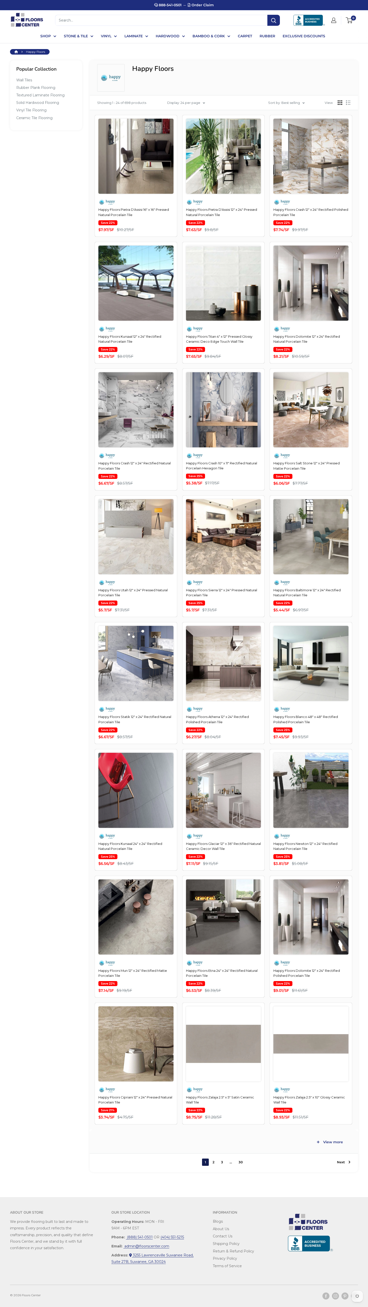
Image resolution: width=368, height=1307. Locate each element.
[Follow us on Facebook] (325, 1295)
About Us (221, 1229)
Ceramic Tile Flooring (34, 118)
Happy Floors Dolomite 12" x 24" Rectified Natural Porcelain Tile (306, 338)
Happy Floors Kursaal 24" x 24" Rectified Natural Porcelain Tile (130, 846)
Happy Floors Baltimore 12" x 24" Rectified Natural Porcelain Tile (307, 592)
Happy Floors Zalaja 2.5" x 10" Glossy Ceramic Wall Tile (309, 1099)
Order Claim (202, 5)
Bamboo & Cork (209, 36)
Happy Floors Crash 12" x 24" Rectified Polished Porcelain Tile (310, 212)
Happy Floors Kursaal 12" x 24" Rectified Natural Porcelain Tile (129, 338)
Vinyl (106, 36)
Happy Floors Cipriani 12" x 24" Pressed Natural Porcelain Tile (135, 1099)
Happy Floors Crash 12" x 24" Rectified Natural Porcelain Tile (134, 465)
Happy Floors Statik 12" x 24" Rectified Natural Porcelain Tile (134, 719)
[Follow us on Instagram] (335, 1295)
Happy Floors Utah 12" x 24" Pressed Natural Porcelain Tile (133, 592)
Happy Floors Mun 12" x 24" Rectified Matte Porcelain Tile (132, 973)
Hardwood (167, 36)
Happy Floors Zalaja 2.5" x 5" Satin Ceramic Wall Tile (220, 1099)
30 (241, 1162)
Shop (45, 36)
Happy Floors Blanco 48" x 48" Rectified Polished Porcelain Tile (305, 719)
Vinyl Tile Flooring (31, 110)
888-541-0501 (169, 5)
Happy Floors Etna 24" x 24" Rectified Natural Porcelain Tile (222, 973)
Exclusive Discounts (304, 36)
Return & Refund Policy (233, 1251)
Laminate (133, 36)
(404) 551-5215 (172, 1237)
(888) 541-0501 (139, 1237)
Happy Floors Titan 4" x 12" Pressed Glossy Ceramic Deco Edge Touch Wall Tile (219, 338)
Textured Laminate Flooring (40, 95)
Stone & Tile (76, 36)
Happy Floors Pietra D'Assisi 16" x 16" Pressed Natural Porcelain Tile (133, 212)
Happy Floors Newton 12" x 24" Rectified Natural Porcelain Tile (305, 846)
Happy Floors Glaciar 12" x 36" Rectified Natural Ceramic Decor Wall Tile (223, 846)
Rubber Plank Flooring (35, 87)
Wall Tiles (24, 80)
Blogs (218, 1221)
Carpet (245, 36)
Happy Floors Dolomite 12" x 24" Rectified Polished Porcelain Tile (306, 973)
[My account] (333, 20)
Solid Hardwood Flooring (37, 102)
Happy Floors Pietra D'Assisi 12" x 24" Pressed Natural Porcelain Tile (221, 212)
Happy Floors (35, 52)
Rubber (267, 36)
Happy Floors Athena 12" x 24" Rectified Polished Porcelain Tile (217, 719)
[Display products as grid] (340, 102)
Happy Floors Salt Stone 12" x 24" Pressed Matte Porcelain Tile (306, 465)
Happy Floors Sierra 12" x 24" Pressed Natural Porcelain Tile (221, 592)
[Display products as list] (348, 102)
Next (341, 1162)
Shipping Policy (226, 1243)
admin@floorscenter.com (146, 1246)
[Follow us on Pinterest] (344, 1295)
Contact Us (222, 1236)
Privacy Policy (225, 1258)
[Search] (273, 20)
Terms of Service (227, 1266)
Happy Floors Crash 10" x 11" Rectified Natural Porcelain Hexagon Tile (221, 465)
